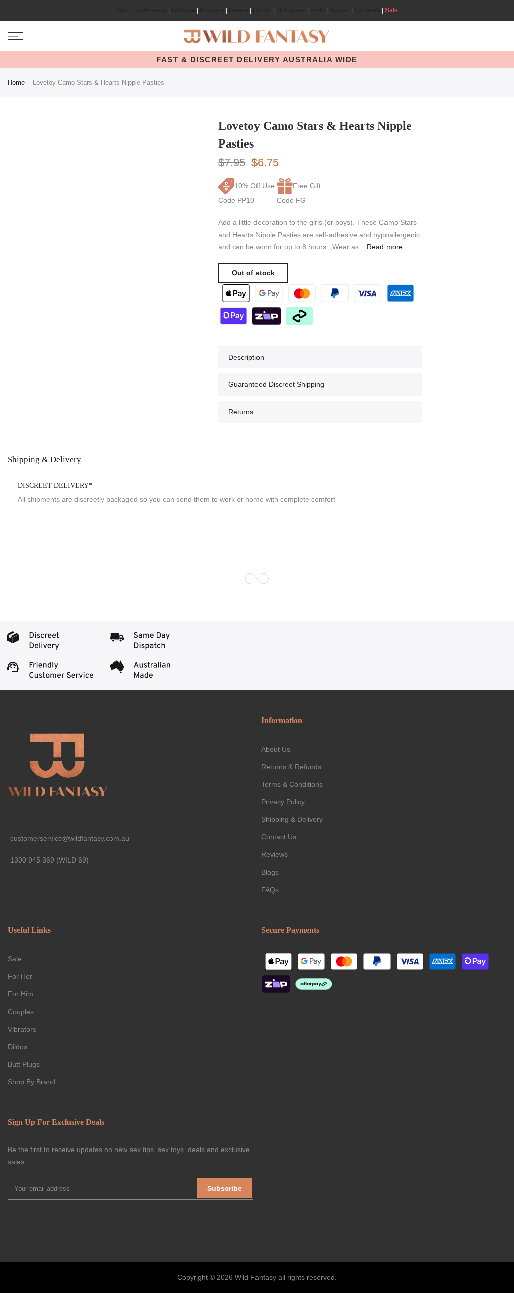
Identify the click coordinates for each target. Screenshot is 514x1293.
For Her (20, 976)
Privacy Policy (283, 802)
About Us (275, 749)
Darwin (238, 10)
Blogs (270, 872)
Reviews (274, 854)
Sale (391, 10)
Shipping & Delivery (292, 819)
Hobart (262, 10)
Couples (21, 1012)
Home (16, 82)
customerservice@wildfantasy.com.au (70, 838)
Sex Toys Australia (142, 10)
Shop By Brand (31, 1082)
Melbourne (291, 10)
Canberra (367, 10)
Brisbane (212, 10)
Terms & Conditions (292, 784)
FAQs (270, 890)
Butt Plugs (24, 1064)
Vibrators (22, 1029)
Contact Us (278, 837)
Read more (384, 247)
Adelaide (183, 10)
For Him (20, 994)
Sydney (339, 10)
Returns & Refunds (291, 767)
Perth (317, 10)
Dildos (17, 1047)
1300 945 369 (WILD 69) (49, 860)
